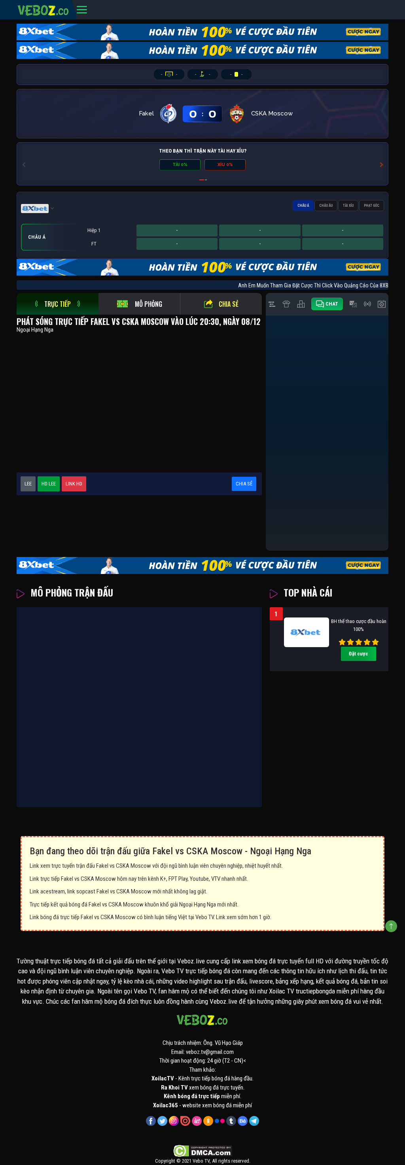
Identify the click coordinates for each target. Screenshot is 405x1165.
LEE (28, 484)
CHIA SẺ (244, 484)
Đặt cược (358, 654)
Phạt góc (371, 206)
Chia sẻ (228, 304)
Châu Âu (326, 206)
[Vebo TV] (43, 9)
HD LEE (49, 484)
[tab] (57, 304)
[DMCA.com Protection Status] (202, 1150)
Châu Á (303, 206)
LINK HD (74, 484)
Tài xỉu (348, 206)
